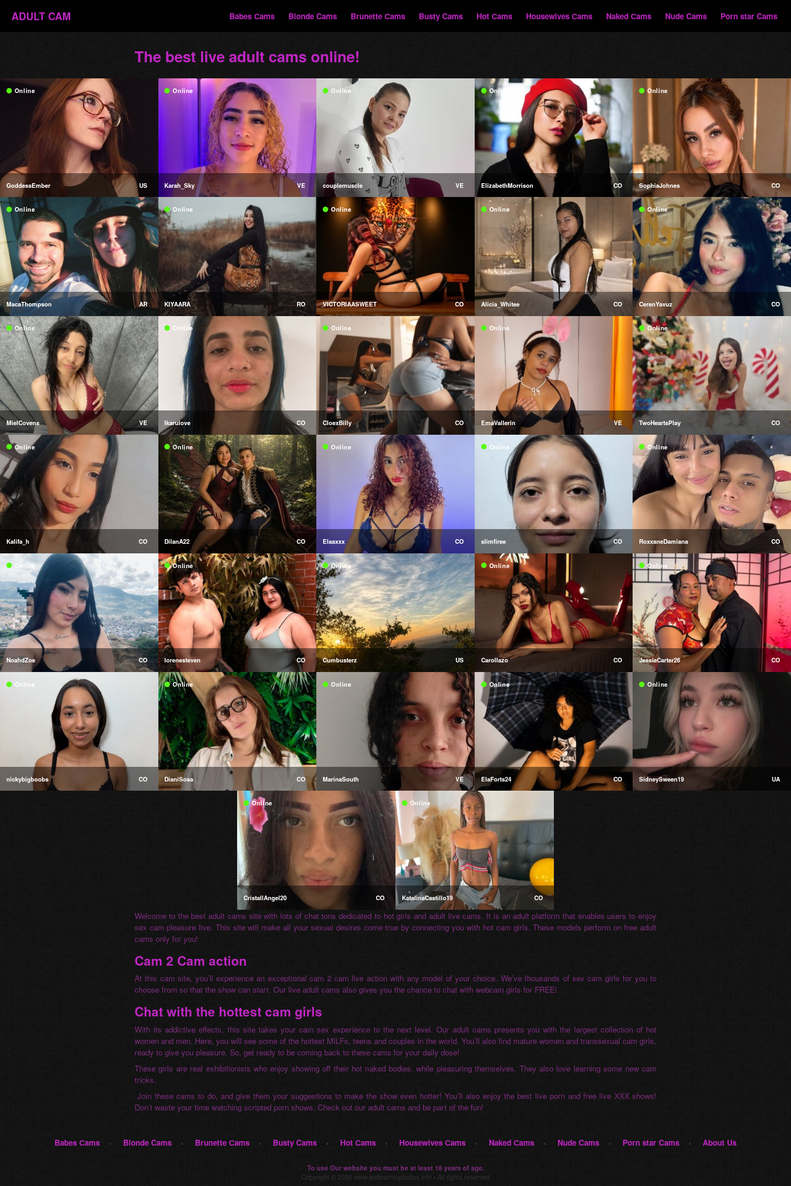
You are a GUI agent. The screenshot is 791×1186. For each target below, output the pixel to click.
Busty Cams (441, 16)
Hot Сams (494, 16)
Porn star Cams (749, 16)
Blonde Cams (312, 16)
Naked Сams (628, 16)
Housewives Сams (559, 16)
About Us (720, 1142)
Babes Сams (252, 16)
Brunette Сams (378, 16)
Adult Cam (41, 16)
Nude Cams (686, 16)
